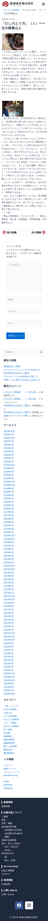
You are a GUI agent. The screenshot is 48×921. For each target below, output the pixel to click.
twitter (6, 781)
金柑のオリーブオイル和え (16, 416)
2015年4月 (9, 552)
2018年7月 (9, 492)
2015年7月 (9, 546)
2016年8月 (9, 519)
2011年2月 (9, 667)
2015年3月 (9, 556)
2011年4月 (9, 660)
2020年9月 (9, 451)
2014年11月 (9, 566)
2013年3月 (9, 586)
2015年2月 (9, 559)
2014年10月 (9, 569)
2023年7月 (9, 434)
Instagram (8, 788)
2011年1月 (9, 670)
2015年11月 (9, 539)
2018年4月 (9, 502)
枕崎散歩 (8, 736)
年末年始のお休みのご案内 (16, 373)
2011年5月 (9, 657)
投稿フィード (10, 769)
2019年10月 (9, 465)
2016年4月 (9, 522)
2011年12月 (9, 633)
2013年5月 (9, 579)
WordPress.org (11, 775)
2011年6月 (9, 653)
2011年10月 (9, 640)
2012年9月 (9, 603)
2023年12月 (9, 431)
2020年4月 (9, 458)
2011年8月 (9, 647)
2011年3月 (9, 663)
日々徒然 (8, 729)
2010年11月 (9, 677)
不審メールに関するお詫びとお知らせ (22, 380)
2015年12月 (9, 535)
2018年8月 (9, 488)
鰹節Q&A (8, 750)
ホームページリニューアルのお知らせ (22, 370)
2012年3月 (9, 623)
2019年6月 (9, 472)
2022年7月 (9, 441)
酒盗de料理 (9, 743)
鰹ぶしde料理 (10, 746)
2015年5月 (9, 549)
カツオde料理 (10, 716)
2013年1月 (9, 593)
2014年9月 (9, 573)
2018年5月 (9, 498)
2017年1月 (9, 515)
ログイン (8, 765)
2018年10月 (9, 485)
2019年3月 (9, 475)
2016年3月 (9, 525)
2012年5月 (9, 616)
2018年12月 (9, 482)
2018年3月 (9, 505)
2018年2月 (9, 509)
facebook (8, 785)
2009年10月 (9, 694)
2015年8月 (9, 542)
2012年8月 (9, 606)
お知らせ (8, 713)
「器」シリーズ (11, 706)
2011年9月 (9, 643)
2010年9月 (9, 683)
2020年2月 (9, 461)
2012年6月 (9, 613)
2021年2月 (9, 448)
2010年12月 (9, 673)
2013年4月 (9, 583)
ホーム (6, 10)
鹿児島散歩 (9, 753)
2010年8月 (9, 687)
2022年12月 (9, 438)
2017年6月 (9, 512)
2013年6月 (9, 576)
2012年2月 (9, 626)
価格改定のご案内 (12, 366)
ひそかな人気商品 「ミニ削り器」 (21, 392)
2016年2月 (9, 529)
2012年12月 (9, 596)
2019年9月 (9, 468)
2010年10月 (9, 680)
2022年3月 (9, 445)
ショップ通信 (10, 723)
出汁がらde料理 (11, 726)
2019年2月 (9, 478)
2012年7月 (9, 609)
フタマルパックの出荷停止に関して (21, 376)
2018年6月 (9, 495)
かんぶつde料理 (11, 719)
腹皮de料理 (9, 740)
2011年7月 (9, 650)
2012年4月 (9, 620)
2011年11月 (9, 636)
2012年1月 (9, 630)
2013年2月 (9, 589)
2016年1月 (9, 532)
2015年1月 (9, 562)
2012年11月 (9, 599)
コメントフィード (12, 772)
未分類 (15, 10)
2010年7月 (9, 690)
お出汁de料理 (10, 709)
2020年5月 (9, 455)
